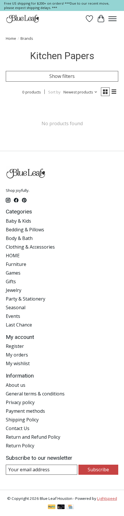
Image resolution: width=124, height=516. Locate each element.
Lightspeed (107, 498)
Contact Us (17, 428)
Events (13, 316)
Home (11, 38)
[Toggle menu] (112, 19)
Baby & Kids (18, 221)
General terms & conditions (35, 394)
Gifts (11, 281)
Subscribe (98, 469)
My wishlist (18, 363)
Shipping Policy (22, 419)
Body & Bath (19, 238)
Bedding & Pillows (25, 229)
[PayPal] (51, 507)
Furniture (16, 264)
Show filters (62, 76)
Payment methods (25, 411)
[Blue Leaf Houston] (23, 19)
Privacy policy (20, 402)
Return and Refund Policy (33, 437)
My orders (17, 355)
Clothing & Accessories (30, 247)
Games (13, 273)
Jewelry (13, 290)
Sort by (54, 92)
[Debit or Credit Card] (61, 507)
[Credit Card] (70, 507)
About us (15, 385)
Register (15, 346)
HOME (13, 255)
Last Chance (19, 325)
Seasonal (15, 307)
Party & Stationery (25, 299)
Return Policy (20, 445)
